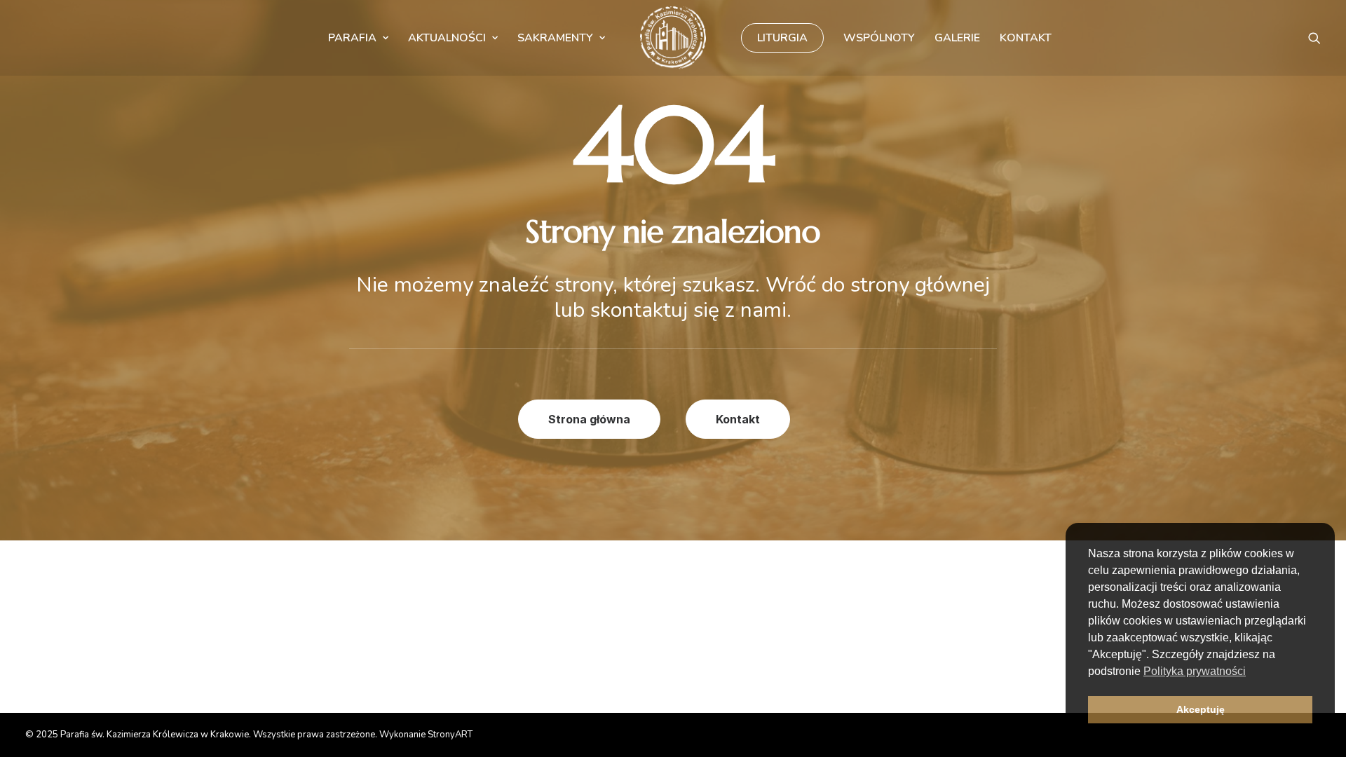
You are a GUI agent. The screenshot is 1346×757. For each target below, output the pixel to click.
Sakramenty (555, 38)
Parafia (352, 38)
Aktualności (447, 38)
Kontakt (1026, 38)
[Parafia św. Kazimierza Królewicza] (673, 37)
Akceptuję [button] (1200, 709)
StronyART (450, 734)
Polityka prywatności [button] (1194, 671)
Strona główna (589, 419)
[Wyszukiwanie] (1314, 38)
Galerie (957, 38)
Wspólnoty (879, 38)
